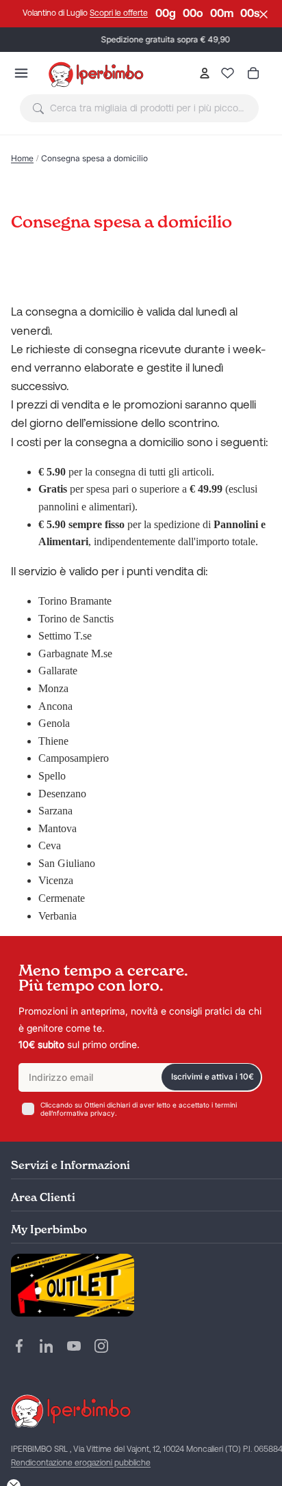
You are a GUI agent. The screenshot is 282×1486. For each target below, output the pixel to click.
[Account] (204, 73)
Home (22, 158)
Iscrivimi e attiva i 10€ (212, 1076)
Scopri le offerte (119, 13)
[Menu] (21, 73)
